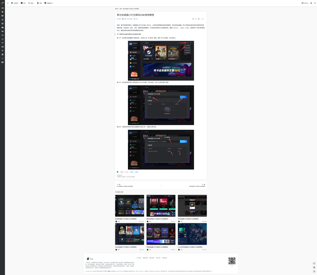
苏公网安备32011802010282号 (117, 271)
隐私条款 (152, 258)
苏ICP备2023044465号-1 (155, 271)
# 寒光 (136, 172)
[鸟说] (92, 259)
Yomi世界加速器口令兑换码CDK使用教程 (190, 247)
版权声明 (145, 258)
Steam (176, 28)
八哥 (136, 19)
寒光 (130, 25)
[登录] (311, 3)
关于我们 (139, 258)
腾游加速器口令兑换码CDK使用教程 (157, 219)
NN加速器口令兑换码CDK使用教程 (188, 219)
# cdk (126, 172)
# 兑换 (131, 172)
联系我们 (164, 258)
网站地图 (163, 271)
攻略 (121, 8)
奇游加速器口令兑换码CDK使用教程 (125, 219)
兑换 (144, 25)
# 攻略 (121, 172)
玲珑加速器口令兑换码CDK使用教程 (157, 247)
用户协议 (158, 258)
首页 (117, 8)
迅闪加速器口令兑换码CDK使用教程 (125, 247)
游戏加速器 (178, 25)
